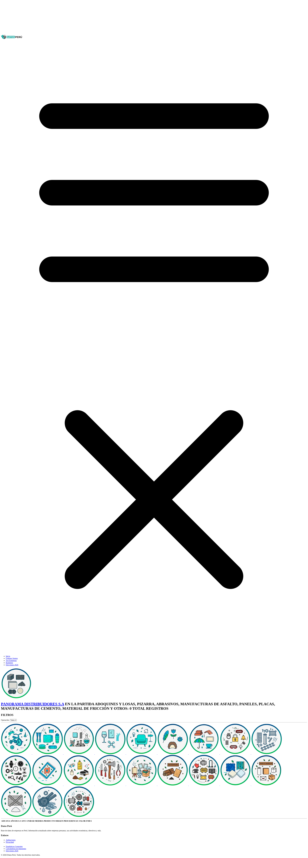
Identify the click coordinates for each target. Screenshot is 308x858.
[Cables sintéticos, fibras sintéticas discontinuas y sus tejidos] (16, 816)
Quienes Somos (12, 658)
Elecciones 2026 (12, 665)
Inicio (8, 656)
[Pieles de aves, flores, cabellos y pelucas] (173, 754)
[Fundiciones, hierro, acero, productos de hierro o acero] (48, 816)
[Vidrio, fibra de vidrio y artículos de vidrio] (110, 754)
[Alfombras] (48, 785)
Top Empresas (11, 661)
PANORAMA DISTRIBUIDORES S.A (32, 704)
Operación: (5, 720)
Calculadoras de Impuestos (16, 849)
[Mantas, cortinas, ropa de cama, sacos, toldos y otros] (48, 754)
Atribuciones (11, 840)
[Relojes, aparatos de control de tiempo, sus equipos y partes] (16, 785)
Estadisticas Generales (14, 846)
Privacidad (10, 842)
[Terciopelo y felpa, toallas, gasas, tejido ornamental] (235, 785)
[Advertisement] (73, 18)
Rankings (9, 663)
